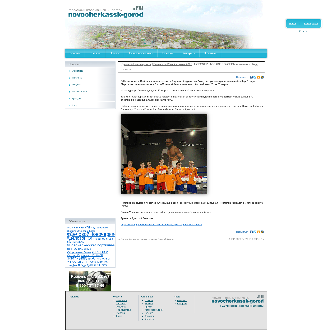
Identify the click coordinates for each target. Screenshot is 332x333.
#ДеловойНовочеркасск (94, 234)
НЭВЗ (104, 265)
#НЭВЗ (109, 239)
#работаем (94, 258)
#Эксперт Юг (73, 255)
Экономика (77, 71)
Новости (95, 53)
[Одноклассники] (258, 76)
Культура (76, 98)
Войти (292, 23)
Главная (75, 53)
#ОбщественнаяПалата (79, 252)
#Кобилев (99, 238)
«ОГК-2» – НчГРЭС (85, 262)
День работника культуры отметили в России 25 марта (146, 239)
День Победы (79, 265)
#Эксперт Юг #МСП (92, 255)
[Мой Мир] (262, 76)
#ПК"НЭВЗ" (100, 252)
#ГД (87, 227)
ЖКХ (97, 265)
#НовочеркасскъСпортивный (91, 245)
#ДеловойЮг (79, 238)
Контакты (210, 53)
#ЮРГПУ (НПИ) (77, 258)
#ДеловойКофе (86, 230)
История (167, 53)
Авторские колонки (141, 53)
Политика (77, 78)
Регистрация (311, 23)
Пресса (114, 53)
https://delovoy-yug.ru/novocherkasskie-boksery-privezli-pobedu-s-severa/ (161, 224)
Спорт (75, 105)
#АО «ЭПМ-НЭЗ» (76, 227)
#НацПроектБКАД (76, 242)
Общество (77, 85)
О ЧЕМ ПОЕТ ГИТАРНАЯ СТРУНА (246, 239)
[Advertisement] (90, 163)
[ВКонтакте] (251, 76)
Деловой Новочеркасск (136, 64)
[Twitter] (255, 76)
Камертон (189, 53)
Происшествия (79, 91)
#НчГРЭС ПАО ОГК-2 (79, 248)
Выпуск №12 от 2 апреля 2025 (172, 64)
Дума (90, 265)
